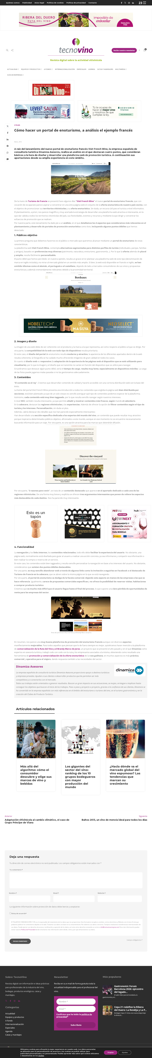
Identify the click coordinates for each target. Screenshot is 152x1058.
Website (102, 893)
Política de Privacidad (28, 930)
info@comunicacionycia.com (109, 927)
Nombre (13, 893)
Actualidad (12, 69)
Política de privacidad (76, 3)
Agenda (91, 69)
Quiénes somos (13, 3)
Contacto (92, 3)
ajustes (41, 1056)
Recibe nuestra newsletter (124, 50)
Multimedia (120, 69)
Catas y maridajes (105, 69)
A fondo (47, 69)
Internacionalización (65, 69)
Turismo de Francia (37, 201)
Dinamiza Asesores (29, 666)
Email (56, 893)
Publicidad (27, 3)
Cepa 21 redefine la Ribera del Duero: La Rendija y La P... (130, 1008)
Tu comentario (16, 870)
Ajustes (125, 1052)
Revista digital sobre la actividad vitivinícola (76, 60)
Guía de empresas (14, 75)
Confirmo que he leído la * (74, 1015)
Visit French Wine (85, 201)
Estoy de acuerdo (19, 913)
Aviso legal (39, 3)
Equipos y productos (30, 69)
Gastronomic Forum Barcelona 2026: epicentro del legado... (128, 989)
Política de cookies (55, 3)
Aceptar (110, 1052)
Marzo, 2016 (18, 142)
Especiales (81, 69)
